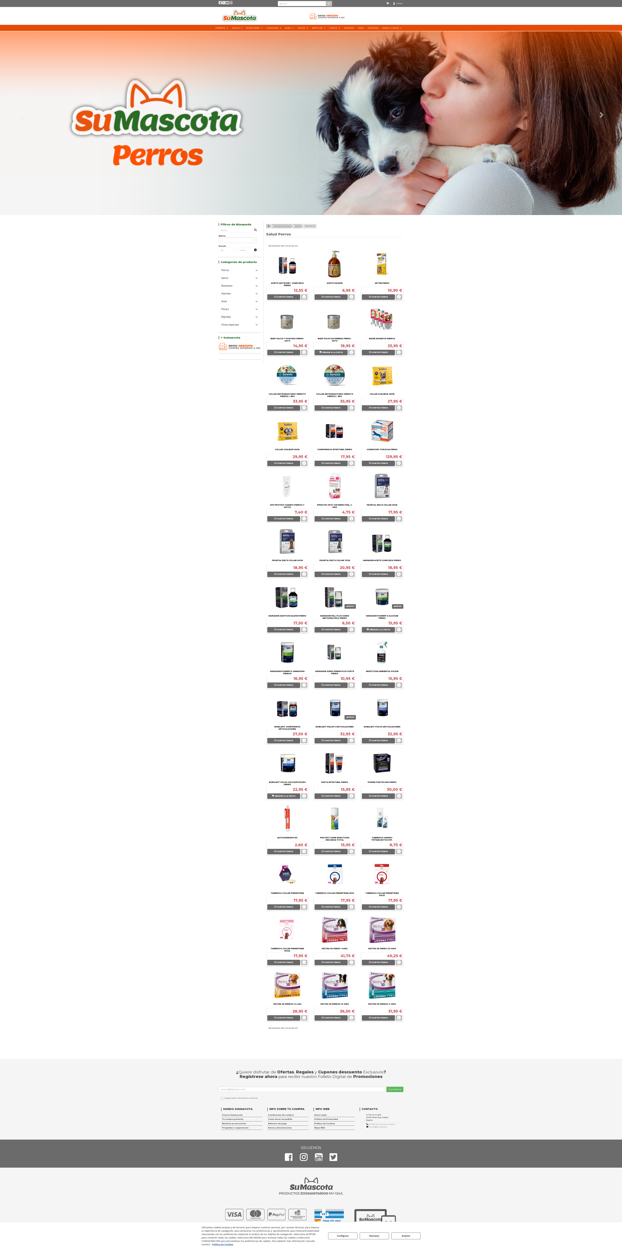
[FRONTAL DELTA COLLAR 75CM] (334, 542)
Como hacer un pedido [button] (280, 1119)
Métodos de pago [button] (277, 1123)
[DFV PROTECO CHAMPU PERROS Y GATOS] (287, 487)
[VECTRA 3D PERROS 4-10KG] (382, 986)
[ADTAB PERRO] (382, 265)
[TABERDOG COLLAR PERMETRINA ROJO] (382, 875)
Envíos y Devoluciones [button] (280, 1128)
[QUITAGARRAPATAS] (287, 819)
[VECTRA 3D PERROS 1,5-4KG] (287, 986)
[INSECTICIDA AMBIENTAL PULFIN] (382, 653)
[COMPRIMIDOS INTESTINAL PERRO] (334, 431)
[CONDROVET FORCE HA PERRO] (382, 431)
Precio (222, 246)
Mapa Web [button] (319, 1128)
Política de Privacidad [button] (326, 1119)
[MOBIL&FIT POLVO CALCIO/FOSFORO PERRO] (287, 764)
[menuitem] (388, 3)
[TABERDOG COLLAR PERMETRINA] (287, 875)
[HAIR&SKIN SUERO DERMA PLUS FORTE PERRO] (334, 653)
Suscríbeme (394, 1089)
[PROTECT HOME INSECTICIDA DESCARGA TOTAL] (334, 819)
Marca (222, 236)
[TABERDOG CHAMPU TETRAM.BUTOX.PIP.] (382, 819)
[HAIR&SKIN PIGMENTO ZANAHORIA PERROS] (287, 653)
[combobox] (238, 240)
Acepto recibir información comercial (241, 1098)
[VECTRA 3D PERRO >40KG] (334, 930)
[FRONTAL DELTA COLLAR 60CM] (287, 542)
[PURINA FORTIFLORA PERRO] (382, 764)
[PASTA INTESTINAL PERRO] (334, 764)
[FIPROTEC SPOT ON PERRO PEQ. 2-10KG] (334, 487)
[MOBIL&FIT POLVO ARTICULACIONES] (382, 708)
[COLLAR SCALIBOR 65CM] (287, 431)
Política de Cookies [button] (324, 1123)
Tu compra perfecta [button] (232, 1119)
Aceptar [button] (406, 1235)
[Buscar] (329, 3)
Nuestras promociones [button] (234, 1123)
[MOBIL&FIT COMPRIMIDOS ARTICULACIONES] (287, 708)
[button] (220, 3)
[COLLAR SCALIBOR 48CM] (382, 376)
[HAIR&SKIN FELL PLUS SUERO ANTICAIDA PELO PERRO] (334, 597)
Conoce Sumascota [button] (232, 1115)
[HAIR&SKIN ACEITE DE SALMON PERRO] (287, 597)
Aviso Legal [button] (320, 1115)
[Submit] (254, 250)
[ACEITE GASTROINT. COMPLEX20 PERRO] (287, 265)
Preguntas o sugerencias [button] (235, 1128)
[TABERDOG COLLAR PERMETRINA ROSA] (287, 930)
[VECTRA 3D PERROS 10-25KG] (334, 986)
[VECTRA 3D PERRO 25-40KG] (382, 930)
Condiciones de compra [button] (281, 1115)
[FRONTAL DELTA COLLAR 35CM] (382, 487)
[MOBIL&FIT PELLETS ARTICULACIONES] (334, 708)
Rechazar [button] (374, 1235)
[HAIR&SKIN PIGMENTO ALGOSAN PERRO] (382, 597)
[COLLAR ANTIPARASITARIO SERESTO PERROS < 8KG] (287, 376)
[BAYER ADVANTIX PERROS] (382, 320)
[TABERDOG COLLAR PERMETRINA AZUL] (334, 875)
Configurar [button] (343, 1235)
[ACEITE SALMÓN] (334, 265)
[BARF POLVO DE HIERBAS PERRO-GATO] (334, 320)
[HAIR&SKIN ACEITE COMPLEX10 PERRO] (382, 542)
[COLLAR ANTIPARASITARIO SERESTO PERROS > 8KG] (334, 376)
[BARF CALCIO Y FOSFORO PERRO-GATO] (287, 320)
